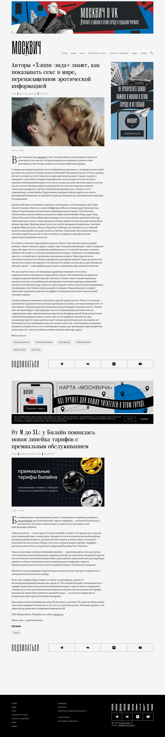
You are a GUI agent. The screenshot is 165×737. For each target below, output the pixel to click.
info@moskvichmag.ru (126, 725)
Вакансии (62, 707)
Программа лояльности (68, 721)
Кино (14, 94)
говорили (42, 157)
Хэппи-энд (36, 350)
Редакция (62, 703)
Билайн (16, 633)
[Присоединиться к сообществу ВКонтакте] (88, 364)
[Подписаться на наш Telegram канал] (61, 364)
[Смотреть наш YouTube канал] (140, 364)
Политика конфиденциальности (72, 711)
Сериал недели (19, 350)
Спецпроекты (64, 717)
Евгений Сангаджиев (44, 342)
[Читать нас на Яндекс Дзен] (114, 364)
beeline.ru (58, 614)
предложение (25, 520)
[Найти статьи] (151, 53)
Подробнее (144, 419)
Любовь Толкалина (83, 342)
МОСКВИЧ (26, 47)
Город (14, 454)
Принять (130, 419)
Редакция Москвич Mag (30, 454)
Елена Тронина (64, 342)
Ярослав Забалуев (28, 94)
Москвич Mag (124, 723)
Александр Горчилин (22, 342)
